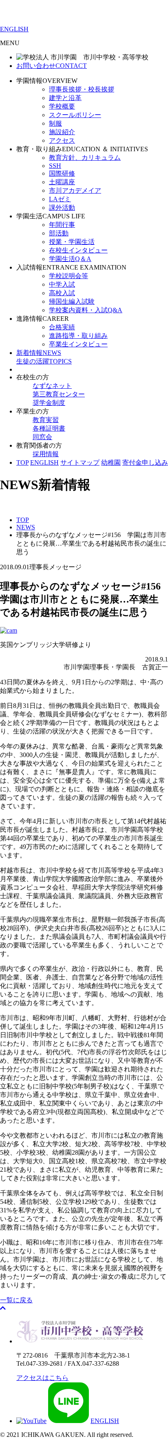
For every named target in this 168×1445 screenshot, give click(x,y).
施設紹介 (62, 131)
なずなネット (52, 385)
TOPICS (44, 361)
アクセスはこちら (42, 1377)
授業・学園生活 (72, 241)
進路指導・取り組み (78, 335)
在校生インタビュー (78, 250)
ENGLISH (14, 29)
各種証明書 (49, 428)
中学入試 (62, 284)
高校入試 (62, 292)
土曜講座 (62, 181)
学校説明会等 (68, 275)
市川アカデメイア (75, 190)
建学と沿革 (65, 97)
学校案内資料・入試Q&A (85, 310)
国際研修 (62, 173)
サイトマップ (79, 462)
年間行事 (62, 224)
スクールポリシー (75, 114)
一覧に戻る (16, 1300)
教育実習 (46, 419)
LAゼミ (60, 199)
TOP (22, 462)
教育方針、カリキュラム (85, 157)
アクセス (62, 140)
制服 (55, 123)
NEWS (38, 352)
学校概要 (62, 106)
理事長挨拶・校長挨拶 (81, 89)
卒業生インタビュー (78, 344)
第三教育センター (59, 394)
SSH (55, 165)
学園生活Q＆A (70, 258)
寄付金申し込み (145, 462)
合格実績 (62, 327)
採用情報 (46, 453)
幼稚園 (111, 462)
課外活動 (62, 207)
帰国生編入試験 (72, 301)
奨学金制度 (49, 402)
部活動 (59, 233)
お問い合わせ (51, 65)
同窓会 (42, 436)
